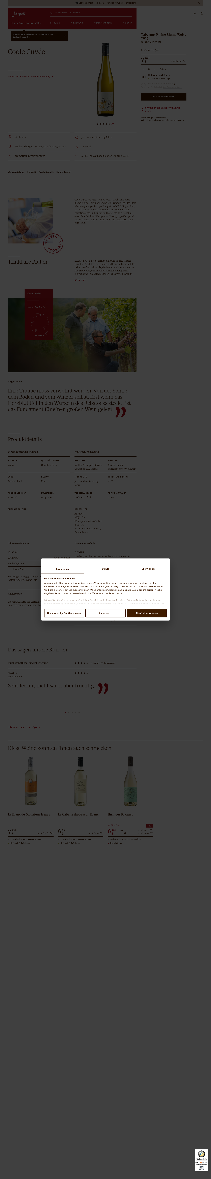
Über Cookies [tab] (148, 569)
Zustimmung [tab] (62, 569)
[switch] (201, 1168)
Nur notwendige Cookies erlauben (64, 613)
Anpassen (104, 613)
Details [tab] (105, 569)
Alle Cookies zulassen (147, 613)
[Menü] (206, 1150)
